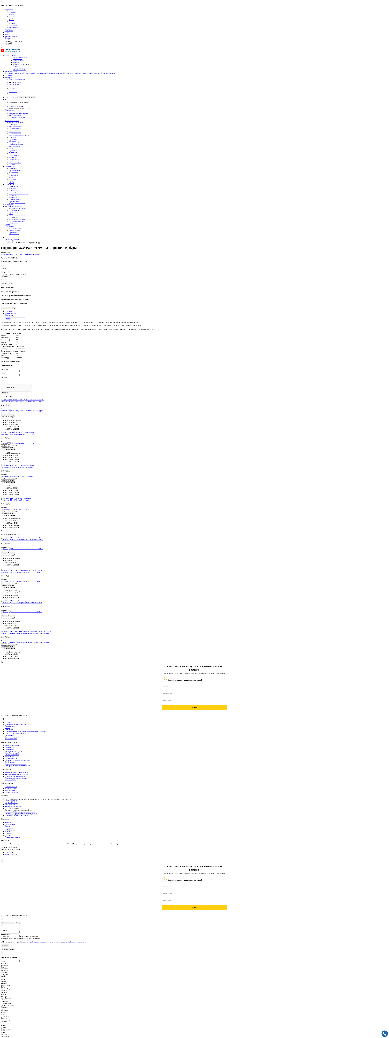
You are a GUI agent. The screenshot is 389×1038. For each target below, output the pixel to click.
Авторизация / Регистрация (18, 114)
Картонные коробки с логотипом (16, 774)
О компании (9, 9)
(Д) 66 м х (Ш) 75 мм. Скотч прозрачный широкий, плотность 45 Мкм (25, 633)
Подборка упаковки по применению (17, 766)
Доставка (8, 29)
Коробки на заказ (11, 71)
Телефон (4, 930)
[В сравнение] (3, 265)
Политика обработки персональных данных (20, 812)
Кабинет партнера (11, 739)
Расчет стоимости (11, 854)
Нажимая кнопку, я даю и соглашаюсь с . (45, 942)
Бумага (7, 225)
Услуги (7, 831)
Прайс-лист (9, 852)
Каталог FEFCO (10, 780)
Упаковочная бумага (12, 755)
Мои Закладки (10, 790)
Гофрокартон (9, 166)
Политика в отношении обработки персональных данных (25, 731)
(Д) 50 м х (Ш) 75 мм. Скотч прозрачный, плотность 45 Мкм (21, 603)
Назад (18, 923)
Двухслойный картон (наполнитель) (17, 760)
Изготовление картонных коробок (17, 772)
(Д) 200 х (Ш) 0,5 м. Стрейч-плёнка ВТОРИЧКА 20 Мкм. (20, 572)
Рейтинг (4, 373)
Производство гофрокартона (15, 776)
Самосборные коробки (12, 753)
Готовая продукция (11, 55)
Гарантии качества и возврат (15, 317)
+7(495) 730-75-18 (11, 801)
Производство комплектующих (16, 778)
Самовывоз (9, 31)
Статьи (7, 835)
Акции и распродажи (12, 837)
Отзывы (7, 826)
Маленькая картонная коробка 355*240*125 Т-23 (18, 434)
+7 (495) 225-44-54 (11, 803)
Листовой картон (11, 758)
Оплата (7, 32)
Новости (8, 833)
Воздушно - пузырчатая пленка (15, 764)
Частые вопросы (10, 824)
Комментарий (5, 934)
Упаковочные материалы (13, 206)
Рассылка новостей (11, 792)
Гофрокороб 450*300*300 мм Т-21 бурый (15, 500)
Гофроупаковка (10, 184)
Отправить (5, 393)
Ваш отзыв (4, 377)
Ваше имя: (4, 369)
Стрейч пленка (10, 762)
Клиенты (8, 822)
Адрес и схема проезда (17, 79)
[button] (5, 99)
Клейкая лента (10, 756)
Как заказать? (9, 735)
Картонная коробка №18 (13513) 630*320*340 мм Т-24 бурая (22, 401)
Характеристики (10, 313)
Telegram (8, 38)
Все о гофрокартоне (12, 737)
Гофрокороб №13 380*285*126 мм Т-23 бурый (17, 467)
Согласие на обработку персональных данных (21, 814)
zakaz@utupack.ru (15, 84)
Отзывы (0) (9, 315)
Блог (6, 34)
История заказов (10, 788)
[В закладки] (1, 265)
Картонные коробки (12, 121)
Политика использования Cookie (16, 724)
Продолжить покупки (8, 923)
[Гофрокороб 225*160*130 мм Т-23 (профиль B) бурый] (20, 254)
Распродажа (9, 205)
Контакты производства (13, 806)
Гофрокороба (9, 241)
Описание (8, 311)
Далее (194, 707)
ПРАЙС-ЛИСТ (10, 830)
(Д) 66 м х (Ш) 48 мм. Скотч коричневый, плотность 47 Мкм (22, 540)
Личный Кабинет (11, 787)
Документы (9, 828)
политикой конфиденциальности (74, 942)
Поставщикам (9, 75)
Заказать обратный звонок (27, 97)
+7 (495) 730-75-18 (11, 97)
